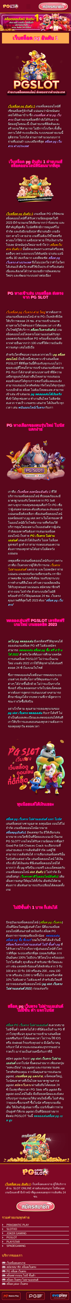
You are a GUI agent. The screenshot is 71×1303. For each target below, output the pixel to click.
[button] (28, 6)
